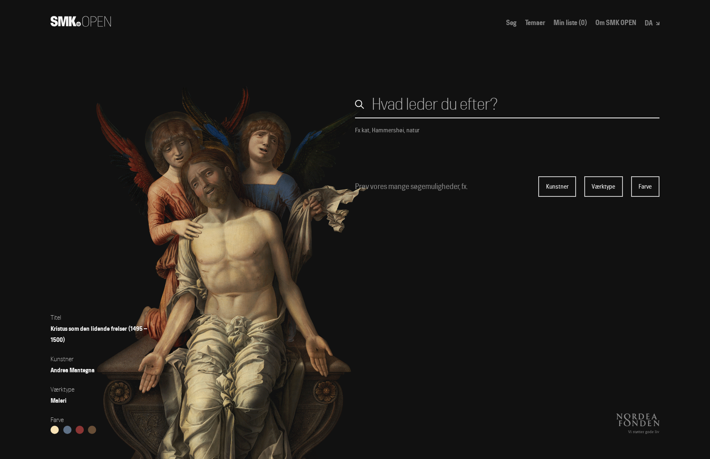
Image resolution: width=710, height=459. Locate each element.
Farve (645, 186)
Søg (511, 23)
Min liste (570, 23)
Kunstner (557, 186)
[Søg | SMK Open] (81, 24)
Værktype (603, 186)
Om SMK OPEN (615, 23)
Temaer (535, 23)
